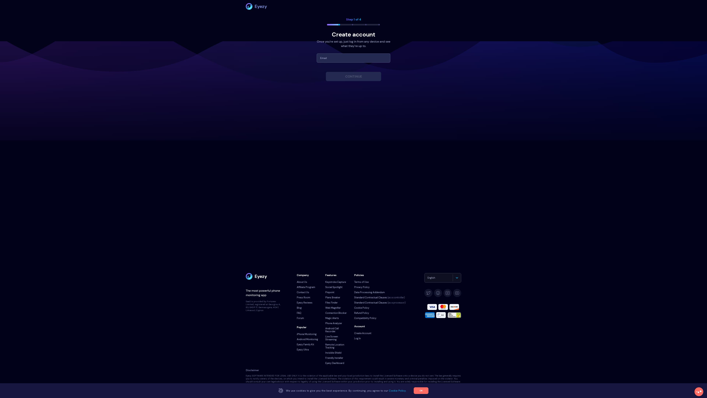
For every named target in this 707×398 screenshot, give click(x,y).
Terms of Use (361, 282)
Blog (299, 307)
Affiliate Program (306, 287)
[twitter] (428, 293)
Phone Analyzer (333, 323)
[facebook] (438, 293)
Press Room (303, 297)
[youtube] (457, 293)
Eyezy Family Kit (305, 344)
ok (421, 390)
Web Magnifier (333, 307)
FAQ (299, 313)
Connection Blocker (336, 313)
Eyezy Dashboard (334, 363)
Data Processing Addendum (369, 292)
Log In (357, 338)
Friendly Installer (334, 357)
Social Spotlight (333, 287)
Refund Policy (361, 313)
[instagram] (448, 293)
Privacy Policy (362, 287)
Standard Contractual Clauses (379, 297)
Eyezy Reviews (304, 302)
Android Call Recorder (332, 330)
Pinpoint (329, 292)
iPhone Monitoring (306, 334)
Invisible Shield (333, 352)
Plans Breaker (332, 297)
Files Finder (331, 302)
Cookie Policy (361, 307)
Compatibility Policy (365, 318)
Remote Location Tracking (334, 346)
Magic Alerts (332, 318)
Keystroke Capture (335, 282)
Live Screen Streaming (331, 338)
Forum (300, 318)
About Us (302, 282)
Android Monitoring (307, 339)
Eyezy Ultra (303, 349)
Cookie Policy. (397, 390)
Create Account (362, 333)
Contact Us (303, 292)
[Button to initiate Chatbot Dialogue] (698, 391)
